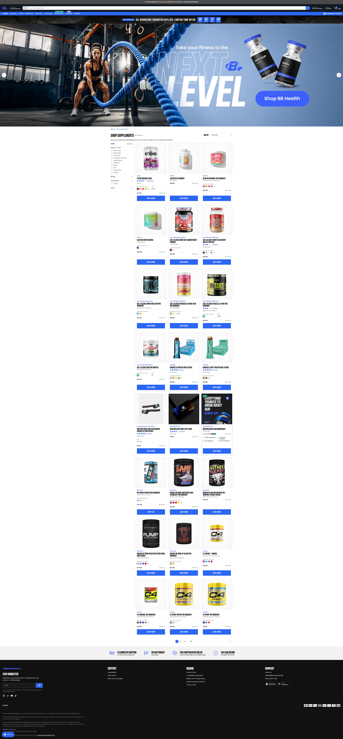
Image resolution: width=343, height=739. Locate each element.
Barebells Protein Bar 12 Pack (181, 367)
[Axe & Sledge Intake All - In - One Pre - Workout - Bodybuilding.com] (217, 283)
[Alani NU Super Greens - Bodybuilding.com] (151, 220)
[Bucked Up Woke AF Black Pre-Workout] (184, 533)
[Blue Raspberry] (204, 622)
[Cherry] (140, 622)
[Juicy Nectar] (171, 314)
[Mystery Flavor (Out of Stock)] (173, 314)
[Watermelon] (209, 561)
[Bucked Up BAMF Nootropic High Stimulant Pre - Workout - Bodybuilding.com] (184, 472)
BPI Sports (140, 490)
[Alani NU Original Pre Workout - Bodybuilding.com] (217, 158)
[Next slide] (339, 75)
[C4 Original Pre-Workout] (151, 594)
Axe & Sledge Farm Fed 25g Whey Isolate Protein (214, 240)
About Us (268, 672)
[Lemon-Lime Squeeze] (146, 189)
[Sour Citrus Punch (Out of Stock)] (176, 314)
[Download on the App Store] (271, 684)
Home (113, 129)
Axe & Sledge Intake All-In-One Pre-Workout (215, 304)
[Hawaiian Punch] (209, 622)
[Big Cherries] (171, 250)
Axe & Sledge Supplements (178, 237)
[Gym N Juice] (179, 503)
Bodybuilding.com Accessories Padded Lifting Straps (148, 429)
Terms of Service (7, 691)
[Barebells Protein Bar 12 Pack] (184, 347)
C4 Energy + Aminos (210, 553)
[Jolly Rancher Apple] (138, 622)
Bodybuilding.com (175, 426)
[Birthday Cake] (176, 378)
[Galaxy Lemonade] (211, 186)
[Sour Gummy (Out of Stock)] (143, 500)
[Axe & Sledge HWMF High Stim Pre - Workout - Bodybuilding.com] (151, 283)
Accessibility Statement (194, 675)
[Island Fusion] (173, 564)
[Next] (230, 641)
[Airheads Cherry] (138, 189)
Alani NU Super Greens (145, 239)
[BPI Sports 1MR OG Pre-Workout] (151, 472)
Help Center (112, 675)
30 (191, 641)
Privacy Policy (35, 690)
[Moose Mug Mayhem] (211, 253)
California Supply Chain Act (195, 682)
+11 (181, 378)
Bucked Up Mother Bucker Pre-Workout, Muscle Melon (214, 493)
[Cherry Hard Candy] (173, 503)
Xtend (138, 175)
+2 (214, 252)
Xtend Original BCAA (144, 178)
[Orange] (206, 186)
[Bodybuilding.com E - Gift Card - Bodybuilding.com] (184, 409)
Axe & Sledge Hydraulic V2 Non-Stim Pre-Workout (183, 304)
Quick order (151, 198)
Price (113, 188)
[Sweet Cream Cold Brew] (206, 253)
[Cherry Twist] (209, 186)
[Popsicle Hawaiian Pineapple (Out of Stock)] (176, 622)
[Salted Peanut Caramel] (204, 378)
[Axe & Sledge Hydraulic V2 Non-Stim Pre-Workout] (184, 283)
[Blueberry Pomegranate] (143, 564)
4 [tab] (170, 124)
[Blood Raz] (146, 564)
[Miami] (140, 564)
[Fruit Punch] (204, 561)
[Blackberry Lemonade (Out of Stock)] (179, 314)
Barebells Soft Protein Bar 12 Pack (216, 367)
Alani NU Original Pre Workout (214, 178)
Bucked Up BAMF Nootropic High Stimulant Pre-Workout (181, 493)
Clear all (130, 143)
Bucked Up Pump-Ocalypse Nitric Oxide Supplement (151, 554)
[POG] (171, 503)
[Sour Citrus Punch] (140, 314)
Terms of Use (191, 685)
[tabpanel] (171, 75)
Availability (115, 181)
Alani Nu (172, 175)
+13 (181, 502)
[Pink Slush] (204, 186)
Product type (116, 148)
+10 (148, 189)
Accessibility (112, 672)
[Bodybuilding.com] (4, 8)
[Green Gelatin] (204, 316)
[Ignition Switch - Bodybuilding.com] (151, 347)
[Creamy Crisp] (171, 378)
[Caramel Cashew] (173, 378)
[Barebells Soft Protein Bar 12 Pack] (217, 347)
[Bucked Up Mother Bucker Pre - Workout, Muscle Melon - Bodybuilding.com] (217, 472)
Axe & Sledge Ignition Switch (147, 367)
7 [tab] (175, 124)
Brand (113, 177)
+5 (214, 186)
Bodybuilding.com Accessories (146, 426)
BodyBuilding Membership (274, 675)
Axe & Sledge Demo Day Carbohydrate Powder (183, 240)
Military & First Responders (195, 679)
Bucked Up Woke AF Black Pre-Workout (181, 554)
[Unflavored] (173, 250)
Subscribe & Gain (271, 679)
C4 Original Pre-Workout (146, 614)
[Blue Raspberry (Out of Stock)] (138, 500)
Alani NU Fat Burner (177, 178)
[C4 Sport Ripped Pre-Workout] (184, 594)
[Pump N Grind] (176, 503)
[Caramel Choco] (206, 378)
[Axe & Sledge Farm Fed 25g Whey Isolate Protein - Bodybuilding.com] (217, 220)
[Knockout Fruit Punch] (143, 189)
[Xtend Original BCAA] (151, 158)
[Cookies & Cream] (179, 378)
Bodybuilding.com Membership (214, 428)
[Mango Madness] (140, 189)
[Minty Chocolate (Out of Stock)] (209, 378)
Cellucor (205, 551)
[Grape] (211, 561)
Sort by (206, 135)
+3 (148, 563)
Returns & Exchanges (115, 679)
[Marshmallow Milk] (209, 253)
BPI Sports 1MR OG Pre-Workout (148, 492)
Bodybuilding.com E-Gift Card (181, 428)
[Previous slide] (4, 75)
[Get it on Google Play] (283, 684)
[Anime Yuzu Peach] (138, 564)
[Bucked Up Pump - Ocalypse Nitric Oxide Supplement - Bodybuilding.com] (151, 533)
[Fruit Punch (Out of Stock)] (140, 500)
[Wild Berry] (138, 248)
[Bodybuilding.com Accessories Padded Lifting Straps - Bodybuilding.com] (151, 409)
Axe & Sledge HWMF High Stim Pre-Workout (149, 304)
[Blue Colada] (138, 314)
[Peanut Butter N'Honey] (204, 253)
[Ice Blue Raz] (206, 561)
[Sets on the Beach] (171, 564)
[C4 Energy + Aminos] (217, 533)
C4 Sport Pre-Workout (211, 614)
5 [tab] (172, 124)
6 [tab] (174, 124)
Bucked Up (173, 490)
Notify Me (151, 512)
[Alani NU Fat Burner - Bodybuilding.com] (184, 158)
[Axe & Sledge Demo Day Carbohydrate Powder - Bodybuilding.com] (184, 220)
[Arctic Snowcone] (173, 622)
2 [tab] (167, 124)
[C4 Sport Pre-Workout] (217, 594)
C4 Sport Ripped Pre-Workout (181, 614)
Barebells (172, 364)
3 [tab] (168, 124)
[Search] (308, 8)
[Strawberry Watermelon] (171, 622)
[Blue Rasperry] (143, 622)
